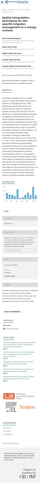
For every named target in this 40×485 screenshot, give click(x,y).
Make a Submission (12, 311)
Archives (11, 10)
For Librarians (8, 434)
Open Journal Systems (11, 443)
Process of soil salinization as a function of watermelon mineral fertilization (18, 370)
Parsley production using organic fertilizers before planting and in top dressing (18, 378)
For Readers (7, 428)
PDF (7, 211)
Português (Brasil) (11, 328)
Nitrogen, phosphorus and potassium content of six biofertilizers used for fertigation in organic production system (19, 344)
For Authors (7, 431)
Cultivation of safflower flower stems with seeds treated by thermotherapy (18, 363)
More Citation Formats (13, 250)
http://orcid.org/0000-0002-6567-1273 (12, 42)
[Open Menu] (2, 2)
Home (4, 10)
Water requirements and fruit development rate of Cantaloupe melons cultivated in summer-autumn (19, 354)
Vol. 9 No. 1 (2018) (23, 10)
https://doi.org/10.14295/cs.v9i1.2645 (19, 75)
